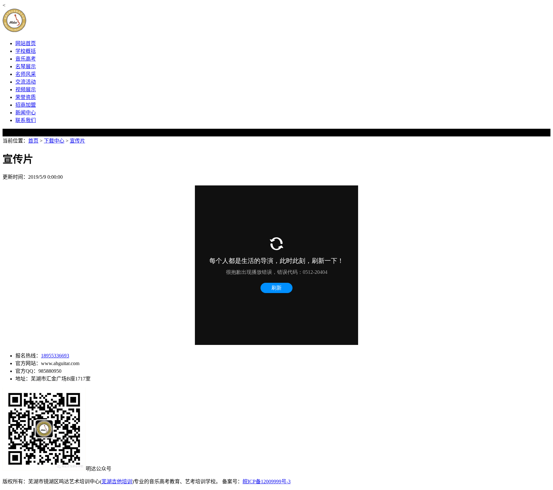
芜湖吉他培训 (116, 481)
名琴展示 (25, 66)
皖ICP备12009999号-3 (267, 481)
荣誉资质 (25, 97)
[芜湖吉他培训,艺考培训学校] (64, 31)
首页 (33, 140)
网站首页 (25, 43)
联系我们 (25, 120)
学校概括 (25, 51)
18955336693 (55, 355)
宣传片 (77, 140)
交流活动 (25, 82)
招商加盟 (25, 105)
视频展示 (25, 89)
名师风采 (25, 74)
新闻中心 (25, 112)
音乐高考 (25, 58)
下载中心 (54, 140)
